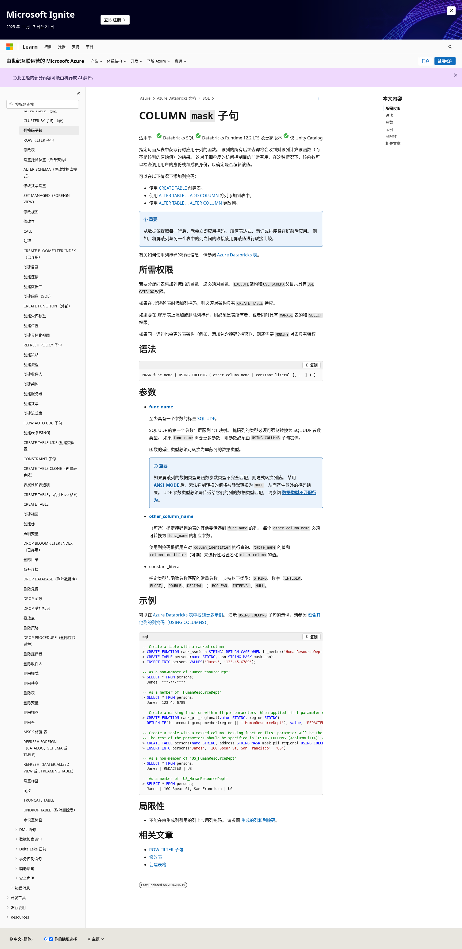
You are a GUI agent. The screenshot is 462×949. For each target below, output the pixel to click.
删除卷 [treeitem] (29, 722)
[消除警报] (451, 10)
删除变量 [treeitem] (31, 702)
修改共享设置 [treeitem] (35, 185)
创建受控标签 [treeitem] (35, 315)
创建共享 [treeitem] (31, 403)
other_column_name (171, 516)
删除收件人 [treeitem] (33, 663)
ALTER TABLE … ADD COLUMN (189, 195)
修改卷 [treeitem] (29, 221)
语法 (389, 115)
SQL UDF (206, 418)
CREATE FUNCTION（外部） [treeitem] (48, 305)
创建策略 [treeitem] (31, 354)
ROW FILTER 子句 (166, 850)
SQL (206, 98)
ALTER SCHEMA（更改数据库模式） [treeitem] (50, 172)
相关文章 (393, 143)
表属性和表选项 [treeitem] (37, 484)
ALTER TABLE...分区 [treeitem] (40, 110)
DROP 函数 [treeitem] (33, 598)
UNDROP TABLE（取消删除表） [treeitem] (50, 810)
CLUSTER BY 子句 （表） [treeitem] (45, 120)
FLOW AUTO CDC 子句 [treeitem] (43, 422)
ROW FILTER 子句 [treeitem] (39, 140)
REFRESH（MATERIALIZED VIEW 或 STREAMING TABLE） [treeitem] (50, 768)
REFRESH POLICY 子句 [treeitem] (43, 344)
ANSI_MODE (166, 485)
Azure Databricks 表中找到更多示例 (188, 615)
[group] (231, 718)
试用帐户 (445, 61)
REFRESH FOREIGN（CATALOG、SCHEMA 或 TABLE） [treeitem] (45, 748)
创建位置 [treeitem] (31, 325)
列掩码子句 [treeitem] (33, 130)
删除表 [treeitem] (29, 692)
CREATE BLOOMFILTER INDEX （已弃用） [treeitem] (50, 254)
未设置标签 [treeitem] (33, 819)
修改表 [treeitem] (29, 149)
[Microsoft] (9, 46)
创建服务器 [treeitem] (33, 393)
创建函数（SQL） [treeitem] (38, 296)
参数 (389, 122)
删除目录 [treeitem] (31, 559)
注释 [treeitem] (27, 240)
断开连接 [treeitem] (31, 569)
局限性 (391, 136)
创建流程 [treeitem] (31, 364)
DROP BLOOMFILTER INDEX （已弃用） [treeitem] (48, 546)
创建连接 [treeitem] (31, 276)
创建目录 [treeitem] (31, 267)
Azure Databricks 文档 (176, 98)
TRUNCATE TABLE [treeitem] (39, 800)
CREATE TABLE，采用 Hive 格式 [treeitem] (50, 494)
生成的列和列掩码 (258, 820)
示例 (389, 129)
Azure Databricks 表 (237, 255)
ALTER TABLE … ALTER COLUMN (190, 203)
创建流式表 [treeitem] (33, 413)
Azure (145, 98)
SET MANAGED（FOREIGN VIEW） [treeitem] (47, 199)
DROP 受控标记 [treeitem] (37, 608)
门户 (425, 61)
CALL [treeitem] (28, 231)
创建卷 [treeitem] (29, 523)
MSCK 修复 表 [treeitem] (35, 731)
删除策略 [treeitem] (31, 627)
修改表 (155, 857)
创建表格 (157, 865)
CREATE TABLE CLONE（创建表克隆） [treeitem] (50, 472)
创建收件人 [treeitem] (33, 374)
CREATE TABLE (173, 188)
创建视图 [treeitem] (31, 514)
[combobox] (42, 104)
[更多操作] (318, 98)
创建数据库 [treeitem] (33, 286)
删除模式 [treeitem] (31, 673)
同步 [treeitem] (27, 790)
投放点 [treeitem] (29, 617)
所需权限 (393, 108)
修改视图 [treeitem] (31, 211)
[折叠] (78, 93)
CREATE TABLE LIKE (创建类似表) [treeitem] (49, 446)
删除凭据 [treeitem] (31, 588)
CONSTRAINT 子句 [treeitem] (40, 458)
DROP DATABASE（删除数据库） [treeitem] (51, 578)
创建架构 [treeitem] (31, 383)
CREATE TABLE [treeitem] (36, 504)
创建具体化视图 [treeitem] (37, 335)
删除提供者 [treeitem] (33, 653)
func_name (161, 407)
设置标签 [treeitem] (31, 780)
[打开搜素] (450, 47)
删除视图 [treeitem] (31, 712)
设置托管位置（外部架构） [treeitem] (46, 159)
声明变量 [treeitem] (31, 533)
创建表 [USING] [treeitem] (37, 432)
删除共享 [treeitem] (31, 683)
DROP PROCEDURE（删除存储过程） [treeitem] (49, 641)
